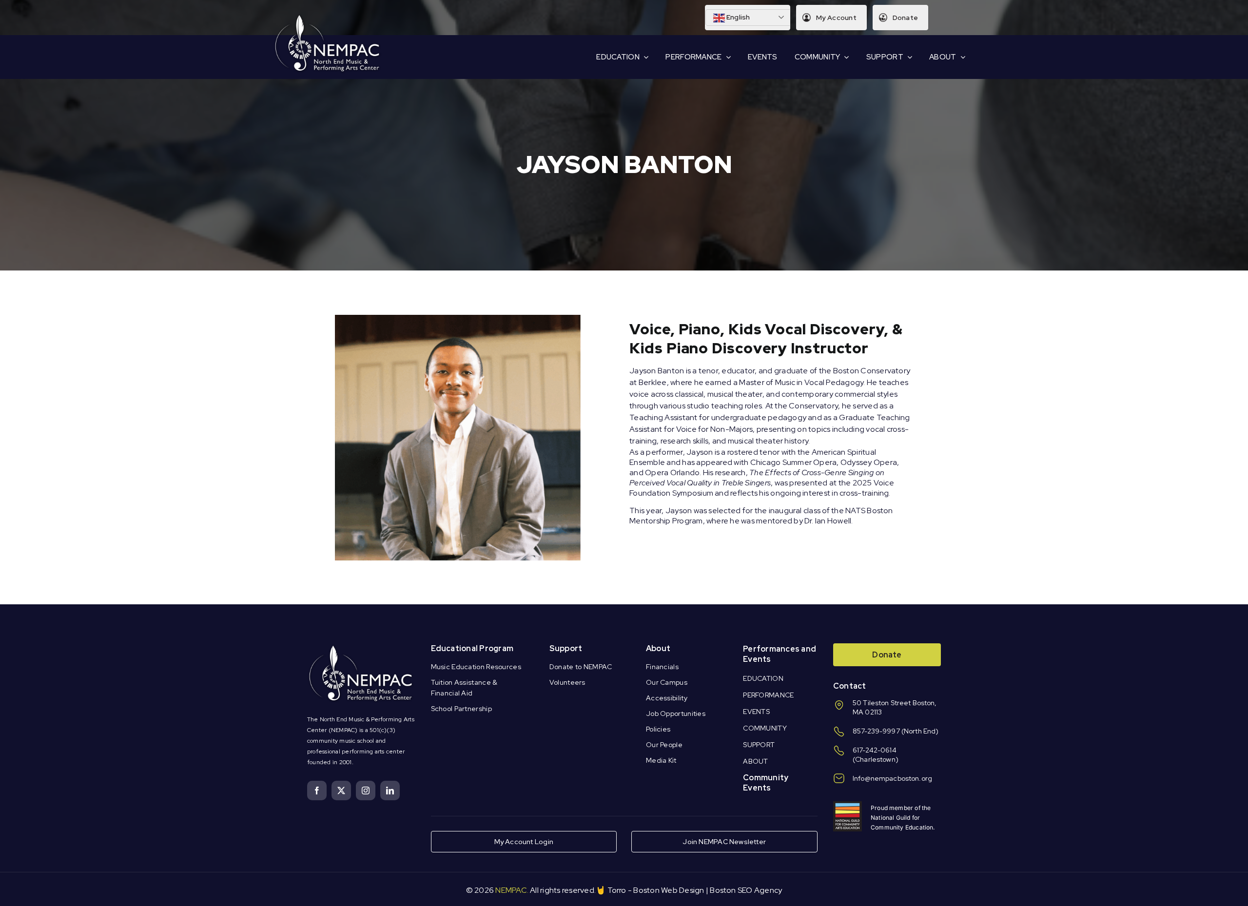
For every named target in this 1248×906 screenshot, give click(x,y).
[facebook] (317, 790)
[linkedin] (390, 790)
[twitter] (341, 790)
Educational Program (472, 648)
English (737, 17)
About (658, 648)
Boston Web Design (668, 890)
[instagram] (365, 790)
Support (566, 648)
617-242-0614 (875, 750)
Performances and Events (779, 654)
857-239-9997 (876, 731)
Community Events (765, 782)
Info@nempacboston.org (892, 778)
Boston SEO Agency (746, 890)
